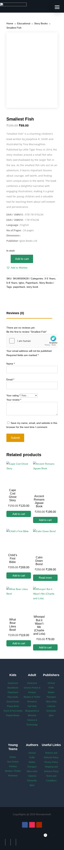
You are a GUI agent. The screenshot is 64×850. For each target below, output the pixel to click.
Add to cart (22, 258)
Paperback (32, 282)
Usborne (51, 706)
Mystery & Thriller (32, 697)
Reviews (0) (15, 313)
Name (10, 363)
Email (10, 379)
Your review (13, 399)
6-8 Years (11, 282)
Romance (32, 701)
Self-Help (32, 706)
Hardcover (13, 683)
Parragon (51, 697)
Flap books (12, 697)
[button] (16, 268)
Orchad (51, 683)
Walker (51, 692)
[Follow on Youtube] (39, 825)
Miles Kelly (51, 701)
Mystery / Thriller (13, 771)
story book (32, 286)
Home (9, 23)
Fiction (13, 757)
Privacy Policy (51, 762)
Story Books (41, 23)
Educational (23, 23)
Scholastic (51, 711)
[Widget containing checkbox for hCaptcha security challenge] (32, 341)
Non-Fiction (12, 762)
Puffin (51, 688)
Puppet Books (13, 715)
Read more (45, 577)
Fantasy (13, 766)
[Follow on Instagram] (32, 825)
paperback (19, 286)
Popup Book (13, 706)
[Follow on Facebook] (25, 825)
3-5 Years (49, 278)
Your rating (13, 395)
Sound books (12, 701)
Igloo (21, 282)
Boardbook (12, 688)
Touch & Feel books (12, 711)
